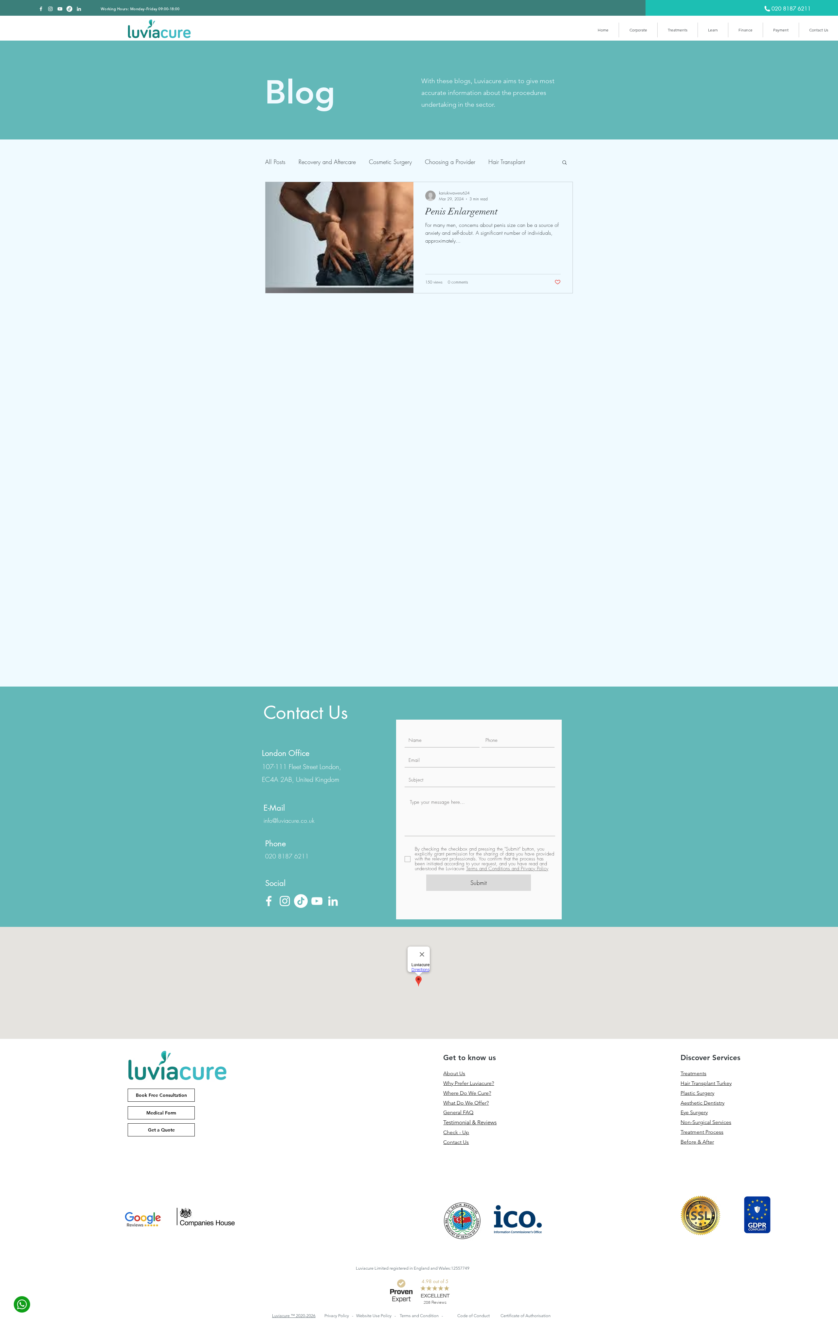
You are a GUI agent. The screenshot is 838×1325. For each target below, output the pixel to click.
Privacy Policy (337, 1315)
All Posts (275, 162)
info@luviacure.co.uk (289, 820)
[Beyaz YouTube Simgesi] (60, 9)
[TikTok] (69, 9)
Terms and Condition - (421, 1315)
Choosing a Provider (450, 162)
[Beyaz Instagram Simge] (50, 9)
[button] (638, 30)
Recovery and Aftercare (327, 162)
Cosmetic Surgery (390, 162)
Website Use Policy (374, 1315)
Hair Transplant (506, 162)
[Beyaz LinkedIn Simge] (79, 9)
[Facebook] (41, 9)
